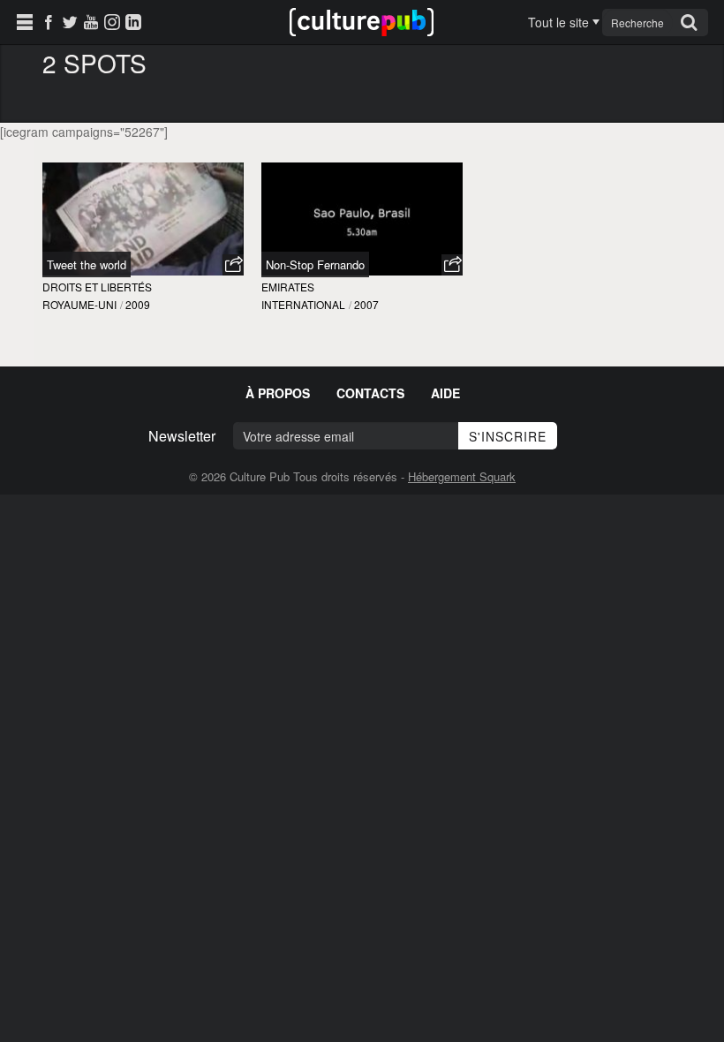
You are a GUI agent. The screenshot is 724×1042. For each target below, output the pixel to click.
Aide (445, 393)
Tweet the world (86, 264)
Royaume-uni (79, 304)
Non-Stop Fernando (315, 264)
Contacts (370, 393)
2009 (137, 304)
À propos (277, 393)
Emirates (287, 286)
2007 (366, 304)
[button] (233, 265)
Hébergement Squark (462, 476)
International (303, 304)
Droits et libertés (97, 286)
